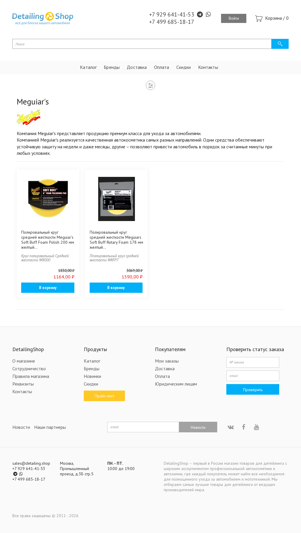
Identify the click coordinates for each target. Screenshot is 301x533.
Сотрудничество (29, 368)
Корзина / (277, 18)
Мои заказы (167, 361)
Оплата (161, 67)
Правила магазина (30, 376)
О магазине (23, 361)
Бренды (112, 67)
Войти (234, 18)
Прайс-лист (104, 395)
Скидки (183, 67)
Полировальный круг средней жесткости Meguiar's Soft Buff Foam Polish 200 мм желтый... (47, 240)
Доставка (137, 67)
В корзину (47, 287)
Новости (21, 427)
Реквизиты (23, 384)
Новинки (92, 376)
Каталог (88, 67)
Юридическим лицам (176, 384)
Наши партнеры (50, 427)
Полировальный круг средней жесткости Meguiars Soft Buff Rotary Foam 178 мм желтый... (116, 240)
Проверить (252, 389)
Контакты (208, 67)
